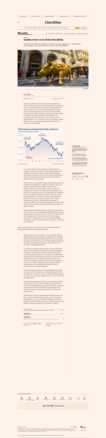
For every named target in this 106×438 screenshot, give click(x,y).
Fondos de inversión (58, 33)
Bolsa (46, 33)
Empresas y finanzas (28, 27)
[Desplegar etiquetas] (63, 319)
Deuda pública (72, 33)
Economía (39, 27)
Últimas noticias (56, 27)
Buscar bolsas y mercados (78, 173)
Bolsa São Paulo (31, 319)
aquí (49, 325)
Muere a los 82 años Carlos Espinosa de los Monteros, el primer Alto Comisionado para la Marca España (80, 150)
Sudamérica (50, 319)
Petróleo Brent (47, 16)
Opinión (61, 27)
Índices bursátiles (38, 319)
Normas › (62, 313)
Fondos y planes (49, 27)
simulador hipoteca (29, 399)
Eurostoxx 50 (62, 16)
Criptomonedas (78, 33)
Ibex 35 (21, 16)
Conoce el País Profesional (53, 406)
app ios (79, 399)
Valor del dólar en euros (78, 16)
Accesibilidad (48, 435)
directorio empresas (62, 399)
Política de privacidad (41, 435)
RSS (53, 435)
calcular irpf (21, 399)
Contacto (19, 435)
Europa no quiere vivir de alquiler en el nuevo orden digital (79, 155)
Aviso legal (22, 435)
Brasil (46, 319)
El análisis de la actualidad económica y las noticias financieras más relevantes (39, 310)
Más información (27, 325)
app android (84, 399)
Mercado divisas (51, 33)
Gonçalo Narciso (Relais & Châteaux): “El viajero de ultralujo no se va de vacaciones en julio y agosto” (80, 159)
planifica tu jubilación (46, 399)
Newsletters (56, 435)
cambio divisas (54, 399)
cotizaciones (70, 399)
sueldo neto (38, 399)
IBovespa (25, 319)
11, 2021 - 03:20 (30, 95)
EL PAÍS (65, 27)
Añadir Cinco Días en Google (58, 98)
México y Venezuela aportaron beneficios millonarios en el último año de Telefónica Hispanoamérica (80, 163)
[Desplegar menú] (18, 22)
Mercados (34, 27)
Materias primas (66, 33)
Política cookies (27, 435)
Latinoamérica (56, 319)
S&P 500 (33, 16)
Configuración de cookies (34, 435)
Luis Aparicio (27, 94)
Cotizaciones (43, 27)
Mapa (51, 435)
